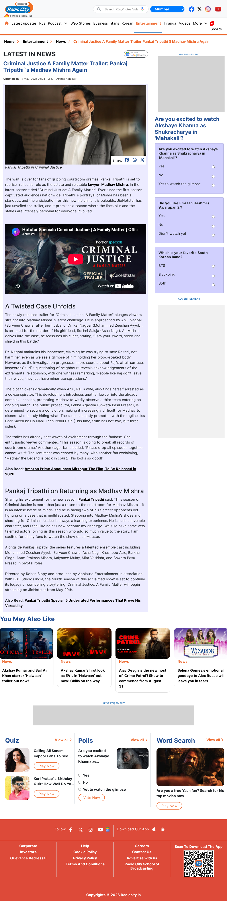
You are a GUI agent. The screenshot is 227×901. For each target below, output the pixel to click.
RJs (42, 23)
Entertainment (148, 23)
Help (85, 846)
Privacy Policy (85, 858)
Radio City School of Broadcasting (142, 866)
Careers (142, 846)
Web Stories (80, 23)
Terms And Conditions (85, 864)
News (61, 41)
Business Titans (106, 23)
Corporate (28, 846)
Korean (127, 23)
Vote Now (91, 797)
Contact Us (141, 852)
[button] (142, 8)
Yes (86, 775)
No (85, 782)
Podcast (55, 23)
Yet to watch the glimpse (104, 789)
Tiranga (170, 23)
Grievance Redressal (28, 858)
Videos (184, 23)
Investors (28, 852)
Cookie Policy (85, 852)
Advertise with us (142, 858)
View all (61, 740)
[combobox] (121, 9)
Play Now (47, 766)
